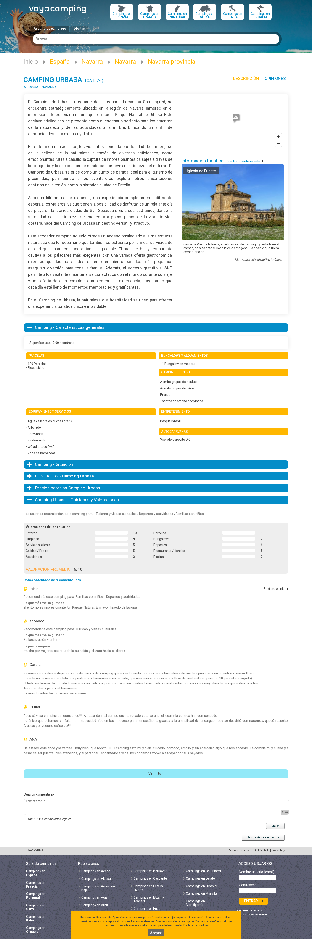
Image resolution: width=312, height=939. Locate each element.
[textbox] (156, 39)
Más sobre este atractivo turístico (258, 259)
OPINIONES (275, 78)
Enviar (275, 825)
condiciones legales (57, 819)
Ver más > (156, 773)
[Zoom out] (278, 143)
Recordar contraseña (249, 910)
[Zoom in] (278, 136)
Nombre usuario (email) (256, 872)
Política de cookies (196, 925)
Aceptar (156, 933)
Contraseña (247, 885)
